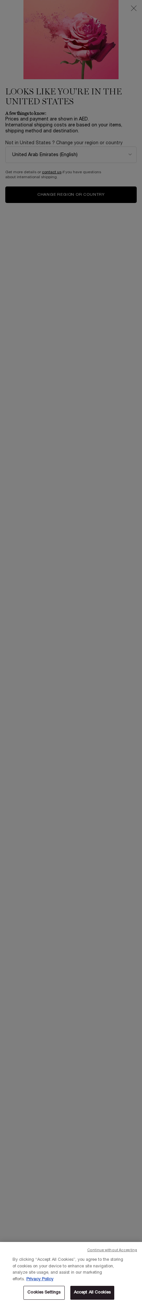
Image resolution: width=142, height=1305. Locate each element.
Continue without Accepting (112, 1250)
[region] (71, 1273)
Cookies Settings (43, 1292)
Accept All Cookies (92, 1292)
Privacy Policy (39, 1279)
